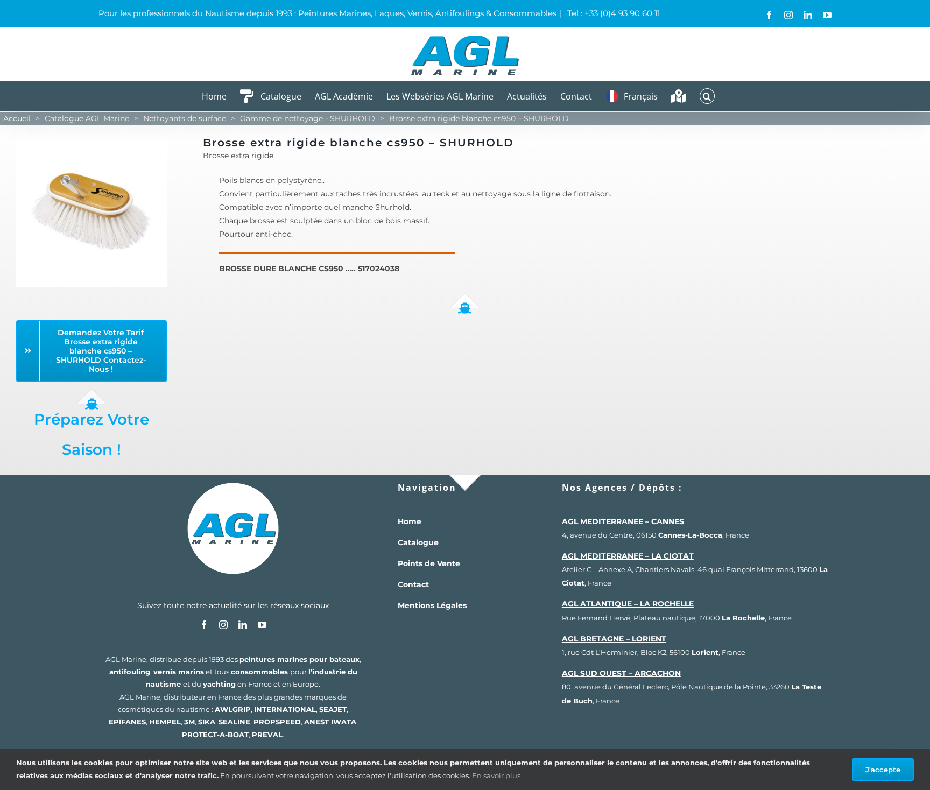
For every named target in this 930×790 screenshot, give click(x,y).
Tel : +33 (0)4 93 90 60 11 (612, 13)
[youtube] (262, 624)
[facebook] (204, 624)
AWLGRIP (233, 709)
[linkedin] (242, 624)
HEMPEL (165, 721)
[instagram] (223, 624)
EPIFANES (127, 721)
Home (409, 521)
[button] (707, 96)
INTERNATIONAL (285, 709)
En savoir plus (496, 775)
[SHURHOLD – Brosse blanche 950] (91, 140)
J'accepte (882, 769)
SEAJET (333, 709)
